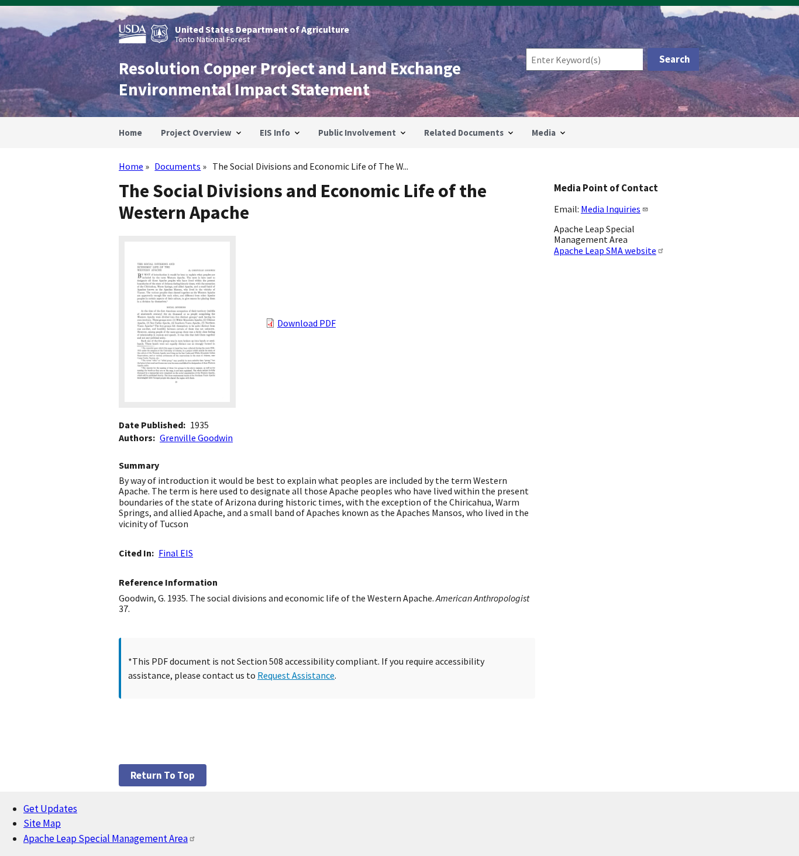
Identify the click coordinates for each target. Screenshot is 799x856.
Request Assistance (296, 675)
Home (131, 166)
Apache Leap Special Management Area (105, 838)
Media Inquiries (610, 209)
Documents (177, 166)
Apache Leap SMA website (605, 250)
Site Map (42, 823)
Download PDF (306, 323)
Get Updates (50, 808)
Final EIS (176, 553)
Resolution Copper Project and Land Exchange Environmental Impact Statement (290, 79)
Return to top (162, 775)
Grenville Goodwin (196, 438)
